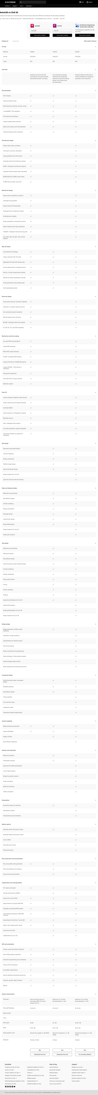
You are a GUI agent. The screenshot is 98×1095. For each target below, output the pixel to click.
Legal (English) (38, 1092)
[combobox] (32, 2)
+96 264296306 (39, 18)
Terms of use (31, 1092)
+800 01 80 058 (27, 18)
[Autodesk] (10, 2)
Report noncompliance (23, 1092)
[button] (49, 46)
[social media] (10, 1087)
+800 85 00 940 (14, 18)
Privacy (6, 1092)
